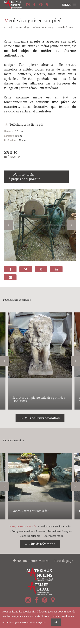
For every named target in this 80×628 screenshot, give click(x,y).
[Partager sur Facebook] (10, 269)
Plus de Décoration (42, 544)
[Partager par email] (10, 277)
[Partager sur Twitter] (25, 269)
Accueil (8, 27)
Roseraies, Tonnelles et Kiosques (53, 531)
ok (56, 622)
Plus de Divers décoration (42, 418)
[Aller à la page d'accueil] (14, 4)
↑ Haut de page (62, 560)
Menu (66, 5)
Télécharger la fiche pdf (26, 124)
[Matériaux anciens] (40, 575)
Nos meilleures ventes (32, 560)
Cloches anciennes (30, 536)
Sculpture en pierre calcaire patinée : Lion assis (38, 399)
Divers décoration (43, 27)
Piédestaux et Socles (51, 526)
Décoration (22, 27)
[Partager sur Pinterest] (41, 269)
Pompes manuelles (22, 531)
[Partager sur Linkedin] (56, 269)
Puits (67, 526)
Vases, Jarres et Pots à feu (31, 511)
